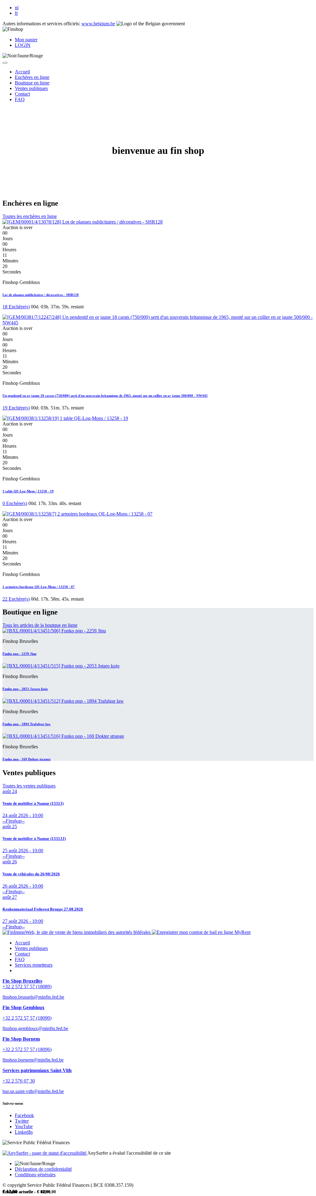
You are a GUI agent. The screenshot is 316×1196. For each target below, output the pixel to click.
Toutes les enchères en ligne (29, 216)
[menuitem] (22, 71)
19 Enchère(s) (16, 407)
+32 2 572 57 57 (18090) (27, 1018)
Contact (22, 953)
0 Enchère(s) (14, 503)
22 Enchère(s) (16, 599)
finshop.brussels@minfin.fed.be (33, 997)
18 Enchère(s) (16, 306)
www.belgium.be (98, 23)
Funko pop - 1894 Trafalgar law (26, 724)
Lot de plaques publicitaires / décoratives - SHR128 (40, 295)
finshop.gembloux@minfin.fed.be (35, 1028)
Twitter (22, 1121)
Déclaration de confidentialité (43, 1169)
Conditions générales (35, 1174)
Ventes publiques (31, 948)
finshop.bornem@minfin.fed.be (33, 1059)
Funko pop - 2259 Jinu (19, 654)
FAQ (20, 959)
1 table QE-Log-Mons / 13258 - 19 (28, 491)
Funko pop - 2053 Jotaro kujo (25, 689)
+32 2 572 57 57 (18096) (27, 1049)
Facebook (24, 1115)
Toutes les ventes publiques (29, 785)
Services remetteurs (33, 965)
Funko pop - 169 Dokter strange (26, 759)
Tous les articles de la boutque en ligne (39, 625)
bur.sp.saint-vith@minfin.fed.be (33, 1091)
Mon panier (26, 39)
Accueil (22, 942)
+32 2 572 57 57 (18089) (27, 986)
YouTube (24, 1126)
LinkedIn (24, 1132)
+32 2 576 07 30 (18, 1080)
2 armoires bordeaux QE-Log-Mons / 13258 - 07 (38, 587)
